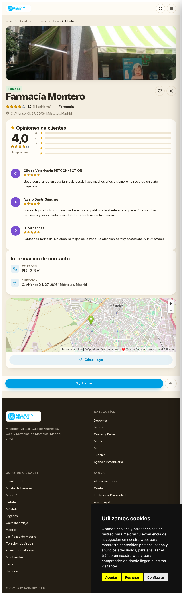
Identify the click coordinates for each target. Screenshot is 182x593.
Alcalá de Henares (19, 488)
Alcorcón (12, 495)
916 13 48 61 (31, 270)
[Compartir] (171, 91)
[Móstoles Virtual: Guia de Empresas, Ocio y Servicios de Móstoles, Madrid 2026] (18, 8)
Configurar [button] (155, 577)
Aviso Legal (102, 502)
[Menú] (171, 8)
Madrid (11, 529)
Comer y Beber (105, 434)
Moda (98, 441)
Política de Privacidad (110, 495)
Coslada (12, 571)
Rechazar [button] (132, 577)
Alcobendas (14, 557)
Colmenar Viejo (17, 523)
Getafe (11, 502)
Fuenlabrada (15, 481)
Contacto (101, 488)
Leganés (12, 516)
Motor (98, 448)
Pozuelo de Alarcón (20, 550)
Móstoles (12, 509)
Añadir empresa (105, 481)
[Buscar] (160, 8)
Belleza (99, 427)
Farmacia (40, 21)
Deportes (101, 420)
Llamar (87, 383)
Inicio (9, 21)
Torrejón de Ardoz (19, 543)
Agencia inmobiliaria (108, 462)
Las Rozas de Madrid (21, 536)
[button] (91, 53)
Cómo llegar (94, 360)
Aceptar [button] (111, 577)
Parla (9, 564)
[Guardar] (160, 91)
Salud (23, 21)
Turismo (100, 455)
